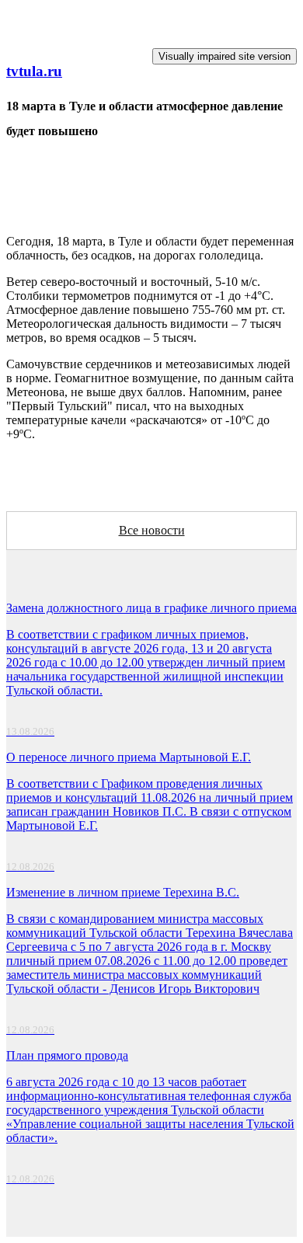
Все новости (152, 530)
